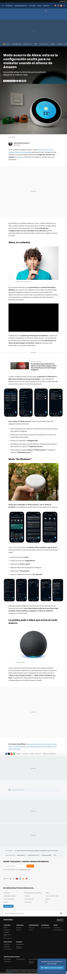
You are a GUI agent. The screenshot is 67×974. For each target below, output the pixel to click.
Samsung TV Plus (44, 44)
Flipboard (55, 6)
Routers (6, 902)
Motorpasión (57, 927)
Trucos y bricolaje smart (52, 896)
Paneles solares (27, 44)
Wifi (46, 902)
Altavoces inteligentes (50, 753)
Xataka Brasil (7, 961)
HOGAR (39, 5)
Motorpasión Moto (58, 930)
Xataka (5, 927)
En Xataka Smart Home (36, 361)
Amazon (39, 753)
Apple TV (53, 44)
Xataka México (7, 959)
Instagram (58, 6)
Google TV (60, 44)
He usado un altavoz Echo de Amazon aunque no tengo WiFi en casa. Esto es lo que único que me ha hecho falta (37, 850)
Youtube (61, 6)
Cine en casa (28, 902)
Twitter (64, 6)
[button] (22, 143)
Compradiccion (8, 949)
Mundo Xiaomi (7, 938)
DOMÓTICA (46, 5)
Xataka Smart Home (7, 935)
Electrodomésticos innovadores (33, 893)
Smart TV (47, 899)
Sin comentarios (10, 81)
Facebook (17, 81)
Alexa (20, 157)
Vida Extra (18, 930)
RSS (23, 878)
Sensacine (31, 927)
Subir (58, 920)
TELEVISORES (9, 5)
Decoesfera (7, 946)
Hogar (47, 893)
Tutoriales (25, 753)
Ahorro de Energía (9, 899)
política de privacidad (25, 869)
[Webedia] (63, 1)
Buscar (60, 913)
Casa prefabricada (16, 44)
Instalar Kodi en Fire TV (34, 855)
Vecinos (7, 44)
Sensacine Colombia (31, 962)
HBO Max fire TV (21, 855)
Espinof (31, 930)
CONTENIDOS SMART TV (20, 5)
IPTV (55, 855)
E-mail (25, 81)
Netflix (35, 44)
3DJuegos (18, 927)
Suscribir (30, 866)
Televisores (7, 893)
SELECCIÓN (32, 5)
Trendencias (7, 944)
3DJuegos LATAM (20, 959)
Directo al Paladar (45, 927)
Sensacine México (33, 959)
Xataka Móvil (7, 930)
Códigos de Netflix (46, 855)
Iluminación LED (29, 899)
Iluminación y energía (9, 896)
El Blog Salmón (20, 944)
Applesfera (6, 932)
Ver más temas (8, 906)
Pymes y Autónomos (19, 947)
